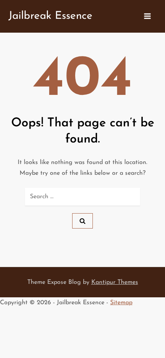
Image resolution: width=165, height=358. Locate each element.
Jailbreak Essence (50, 16)
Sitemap (121, 303)
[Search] (82, 221)
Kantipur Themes (114, 282)
